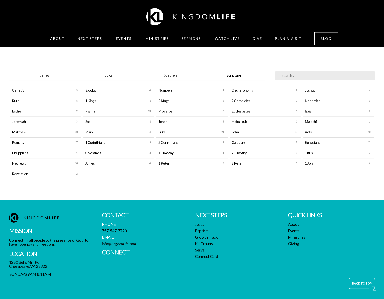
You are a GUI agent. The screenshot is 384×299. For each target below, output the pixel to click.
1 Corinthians (95, 142)
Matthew (19, 132)
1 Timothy (166, 153)
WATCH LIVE (227, 38)
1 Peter (164, 163)
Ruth (15, 101)
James (90, 163)
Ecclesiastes (241, 111)
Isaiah (309, 111)
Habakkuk (239, 122)
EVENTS (124, 38)
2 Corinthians (168, 142)
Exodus (90, 90)
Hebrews (19, 163)
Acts (308, 132)
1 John (310, 163)
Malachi (311, 122)
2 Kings (163, 101)
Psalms (90, 111)
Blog (326, 38)
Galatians (239, 142)
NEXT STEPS (90, 38)
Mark (89, 132)
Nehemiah (312, 101)
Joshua (310, 90)
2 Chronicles (241, 101)
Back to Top (362, 283)
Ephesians (312, 142)
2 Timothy (239, 153)
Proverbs (165, 111)
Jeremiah (19, 122)
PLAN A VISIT (288, 38)
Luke (162, 132)
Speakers (171, 75)
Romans (18, 142)
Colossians (93, 153)
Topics (108, 75)
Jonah (162, 122)
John (235, 132)
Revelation (20, 174)
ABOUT (57, 38)
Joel (88, 122)
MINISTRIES (157, 38)
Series (44, 75)
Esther (17, 111)
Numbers (165, 90)
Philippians (20, 153)
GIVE (257, 38)
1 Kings (90, 101)
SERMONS (192, 38)
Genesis (18, 90)
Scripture (234, 75)
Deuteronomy (242, 90)
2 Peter (237, 163)
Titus (309, 153)
